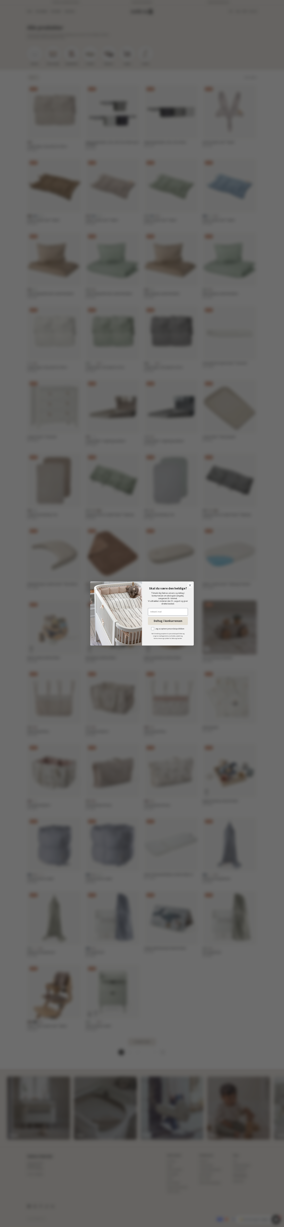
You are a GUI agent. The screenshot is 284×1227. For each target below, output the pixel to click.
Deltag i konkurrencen (168, 621)
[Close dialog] (190, 585)
